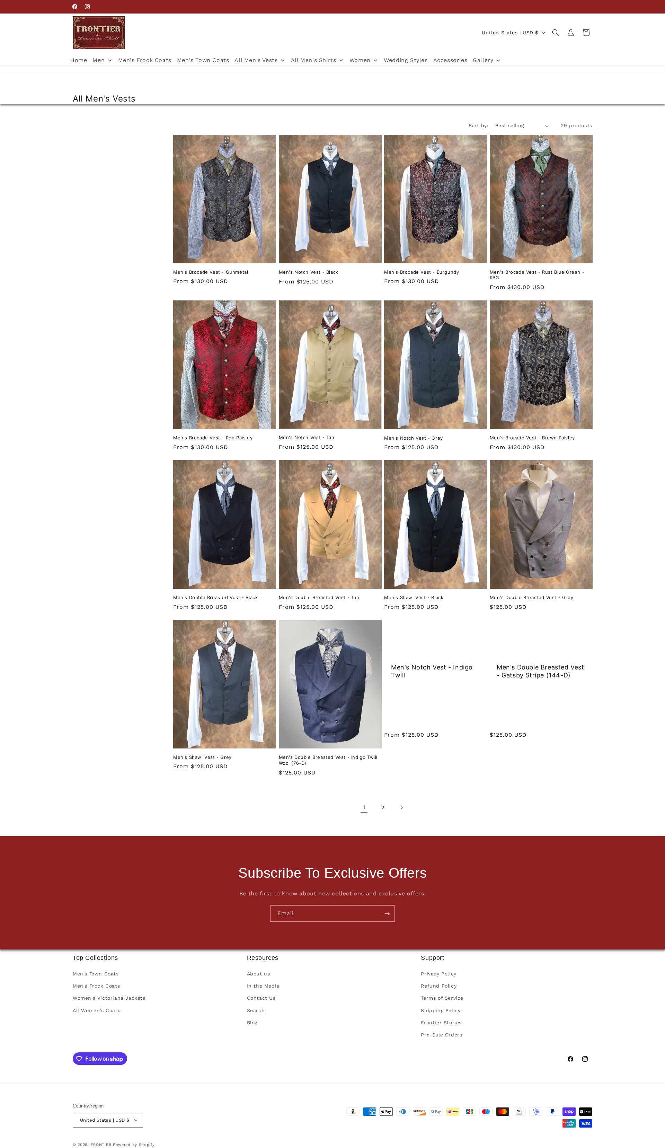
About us (258, 974)
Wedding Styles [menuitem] (405, 60)
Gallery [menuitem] (483, 60)
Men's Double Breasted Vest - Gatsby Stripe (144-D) (540, 671)
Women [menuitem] (360, 60)
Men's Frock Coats (96, 986)
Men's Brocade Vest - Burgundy (421, 272)
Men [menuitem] (98, 60)
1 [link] (364, 807)
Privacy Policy (438, 974)
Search (256, 1010)
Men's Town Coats (96, 974)
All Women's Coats (96, 1010)
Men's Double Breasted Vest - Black (215, 597)
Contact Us (261, 998)
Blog (252, 1022)
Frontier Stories (441, 1022)
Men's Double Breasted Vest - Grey (532, 597)
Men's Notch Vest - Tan (307, 437)
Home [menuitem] (78, 60)
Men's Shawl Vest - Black (413, 597)
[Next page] (401, 807)
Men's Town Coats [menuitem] (203, 60)
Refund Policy (438, 986)
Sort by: (478, 125)
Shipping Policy (440, 1010)
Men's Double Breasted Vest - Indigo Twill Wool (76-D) (328, 760)
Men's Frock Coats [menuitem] (144, 60)
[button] (555, 32)
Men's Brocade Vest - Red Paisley (212, 437)
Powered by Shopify (134, 1144)
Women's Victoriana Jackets (109, 998)
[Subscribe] (386, 913)
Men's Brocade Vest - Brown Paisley (532, 437)
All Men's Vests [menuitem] (255, 60)
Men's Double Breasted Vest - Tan (319, 597)
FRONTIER (102, 1144)
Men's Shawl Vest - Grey (202, 757)
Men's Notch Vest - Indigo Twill (432, 671)
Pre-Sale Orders (441, 1035)
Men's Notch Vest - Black (308, 272)
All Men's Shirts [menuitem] (313, 60)
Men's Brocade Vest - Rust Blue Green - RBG (537, 275)
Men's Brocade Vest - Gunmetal (210, 272)
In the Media (263, 986)
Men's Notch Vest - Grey (413, 437)
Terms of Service (442, 998)
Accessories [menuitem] (450, 60)
